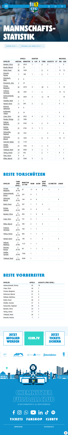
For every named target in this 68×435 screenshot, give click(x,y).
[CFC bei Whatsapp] (26, 412)
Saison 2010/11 (11, 46)
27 (18, 146)
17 (18, 153)
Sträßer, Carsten (5, 146)
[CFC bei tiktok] (47, 412)
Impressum (18, 427)
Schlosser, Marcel (6, 138)
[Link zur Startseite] (34, 13)
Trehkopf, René (8, 150)
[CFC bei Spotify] (53, 412)
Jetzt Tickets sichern (55, 338)
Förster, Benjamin (6, 87)
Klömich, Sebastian (6, 108)
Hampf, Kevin (7, 104)
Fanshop (34, 419)
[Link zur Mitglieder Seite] (62, 6)
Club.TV (34, 338)
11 (42, 97)
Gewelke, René (8, 101)
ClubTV (52, 419)
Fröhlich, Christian (6, 92)
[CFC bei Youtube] (33, 412)
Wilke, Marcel (7, 159)
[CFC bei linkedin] (40, 412)
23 (18, 64)
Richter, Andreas (6, 128)
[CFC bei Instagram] (19, 412)
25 (42, 87)
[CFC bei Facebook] (14, 412)
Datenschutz (49, 427)
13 (18, 142)
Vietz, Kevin (7, 156)
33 (18, 97)
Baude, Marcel (8, 67)
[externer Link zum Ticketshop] (49, 6)
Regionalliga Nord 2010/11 (31, 46)
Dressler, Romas (6, 74)
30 (18, 70)
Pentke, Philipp (8, 119)
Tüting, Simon (7, 153)
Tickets (16, 419)
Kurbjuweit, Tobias (7, 112)
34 (18, 116)
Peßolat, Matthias (6, 123)
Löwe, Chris (7, 116)
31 (18, 123)
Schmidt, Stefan (8, 142)
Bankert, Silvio (8, 64)
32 (18, 87)
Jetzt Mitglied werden (13, 338)
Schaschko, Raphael (7, 133)
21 (18, 119)
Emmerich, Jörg (8, 83)
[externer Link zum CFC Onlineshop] (56, 6)
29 (18, 133)
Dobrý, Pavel (7, 70)
